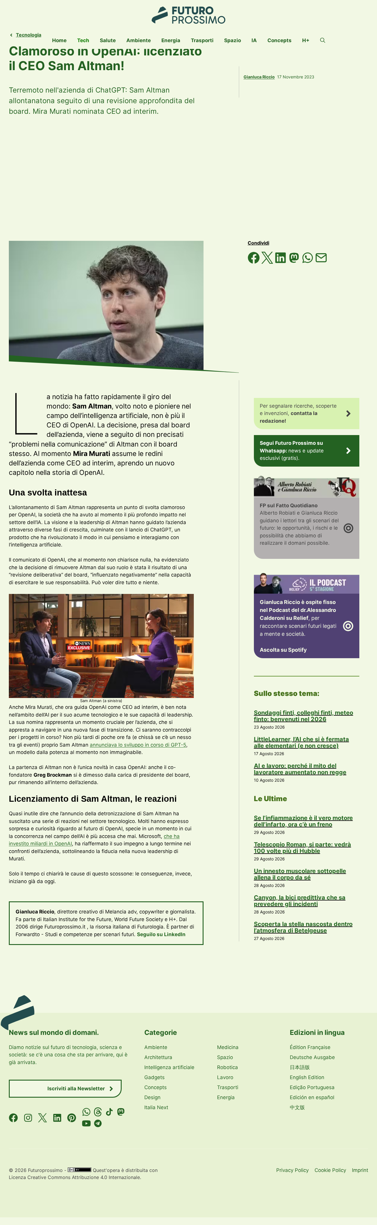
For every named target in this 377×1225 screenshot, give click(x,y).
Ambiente (138, 40)
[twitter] (42, 1117)
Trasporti (202, 40)
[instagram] (28, 1117)
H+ (306, 40)
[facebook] (13, 1117)
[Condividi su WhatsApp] (308, 262)
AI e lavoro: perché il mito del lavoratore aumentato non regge (300, 769)
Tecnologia (28, 35)
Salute (108, 40)
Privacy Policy (292, 1170)
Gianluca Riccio (259, 76)
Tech (83, 40)
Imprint (360, 1170)
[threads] (97, 1112)
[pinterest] (71, 1117)
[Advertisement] (188, 178)
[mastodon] (120, 1112)
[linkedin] (57, 1117)
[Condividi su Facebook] (254, 262)
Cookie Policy (330, 1170)
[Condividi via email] (321, 262)
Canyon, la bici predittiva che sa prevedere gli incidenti (299, 901)
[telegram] (97, 1123)
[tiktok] (109, 1112)
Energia (170, 40)
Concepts (279, 40)
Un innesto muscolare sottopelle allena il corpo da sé (300, 874)
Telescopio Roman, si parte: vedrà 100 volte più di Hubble (302, 847)
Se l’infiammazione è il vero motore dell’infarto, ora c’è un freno (303, 821)
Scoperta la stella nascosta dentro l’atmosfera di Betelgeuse (303, 927)
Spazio (232, 40)
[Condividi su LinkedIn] (281, 262)
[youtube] (86, 1123)
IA (254, 40)
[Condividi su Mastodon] (295, 262)
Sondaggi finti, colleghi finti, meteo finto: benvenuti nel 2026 (303, 716)
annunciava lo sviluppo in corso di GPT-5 (138, 745)
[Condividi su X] (268, 262)
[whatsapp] (86, 1112)
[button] (322, 40)
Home (59, 40)
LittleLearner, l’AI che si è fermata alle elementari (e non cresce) (301, 742)
